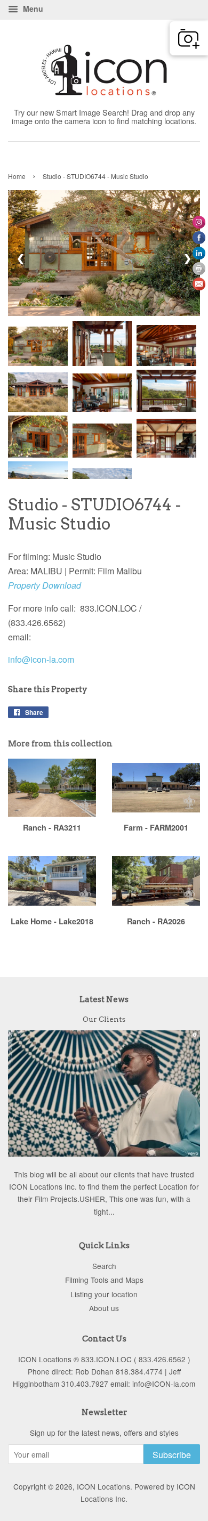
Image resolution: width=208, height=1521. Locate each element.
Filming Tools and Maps (104, 1279)
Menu (32, 8)
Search (104, 1265)
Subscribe (172, 1455)
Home (17, 176)
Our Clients (104, 1019)
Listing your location (104, 1294)
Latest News (104, 999)
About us (104, 1308)
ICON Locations (103, 1486)
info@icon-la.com (41, 659)
